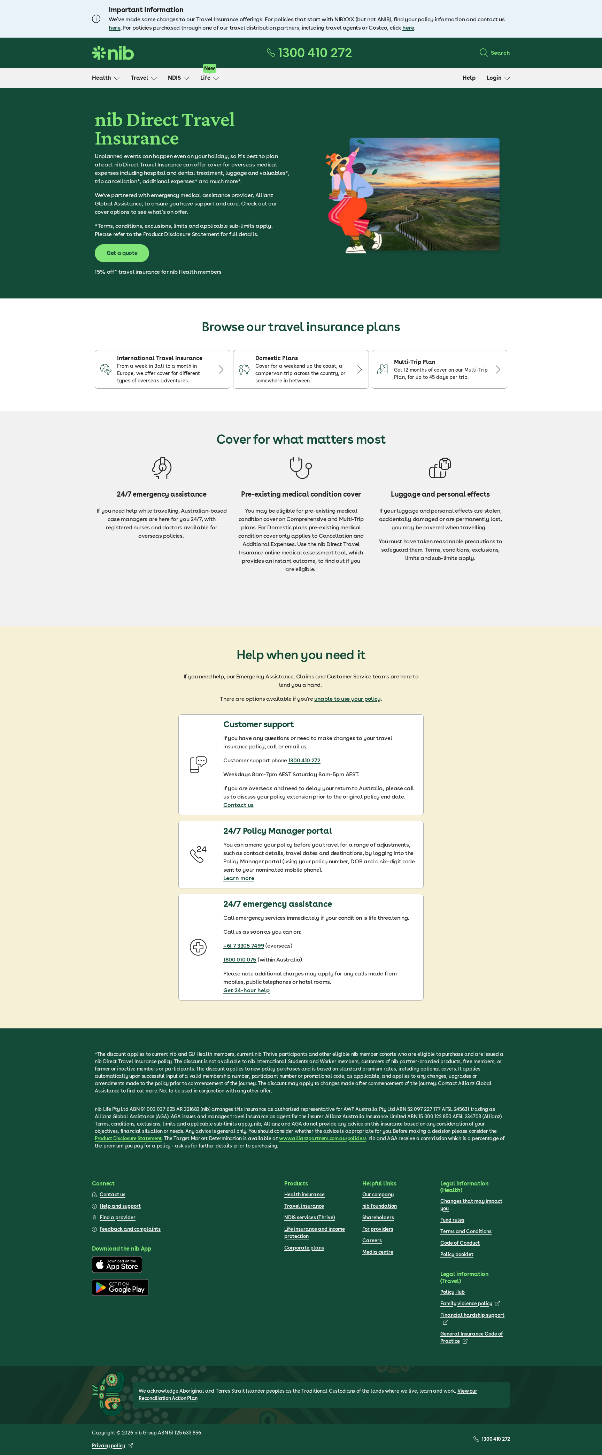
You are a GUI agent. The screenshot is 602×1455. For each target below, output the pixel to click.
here (115, 27)
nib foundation (379, 1206)
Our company (378, 1194)
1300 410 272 (304, 760)
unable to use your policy (347, 698)
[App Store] (117, 1271)
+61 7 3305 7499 (243, 945)
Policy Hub (452, 1292)
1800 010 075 (239, 959)
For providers (377, 1229)
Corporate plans (304, 1248)
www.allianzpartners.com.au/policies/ (322, 1138)
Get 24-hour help (246, 990)
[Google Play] (120, 1294)
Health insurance (304, 1194)
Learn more (238, 878)
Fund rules (452, 1220)
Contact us (238, 805)
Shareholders (378, 1217)
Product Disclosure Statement (128, 1138)
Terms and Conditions (466, 1231)
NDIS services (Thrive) (309, 1217)
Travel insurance (304, 1206)
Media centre (377, 1252)
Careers (372, 1240)
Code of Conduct (460, 1243)
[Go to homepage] (112, 52)
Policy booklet (456, 1254)
